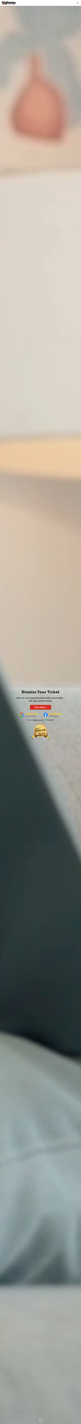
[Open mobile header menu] (78, 3)
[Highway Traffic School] (9, 3)
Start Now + (41, 707)
